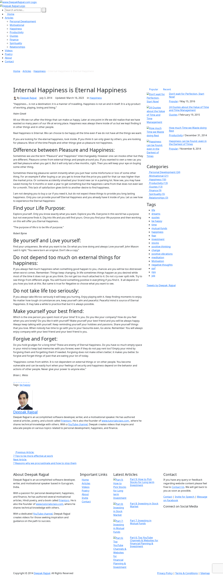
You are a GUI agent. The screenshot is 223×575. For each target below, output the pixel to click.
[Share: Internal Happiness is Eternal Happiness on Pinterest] (26, 381)
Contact (9, 61)
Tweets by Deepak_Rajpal (161, 285)
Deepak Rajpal (28, 98)
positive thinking (161, 246)
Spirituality (16, 43)
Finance (14, 39)
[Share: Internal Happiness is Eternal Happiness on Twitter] (16, 381)
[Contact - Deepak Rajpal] (38, 1)
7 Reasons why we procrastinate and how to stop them (44, 461)
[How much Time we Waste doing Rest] (156, 131)
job (153, 275)
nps (154, 272)
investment (158, 239)
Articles (9, 17)
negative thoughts (162, 264)
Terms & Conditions (186, 573)
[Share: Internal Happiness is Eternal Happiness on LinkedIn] (19, 381)
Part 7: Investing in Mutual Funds (140, 522)
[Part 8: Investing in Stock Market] (119, 509)
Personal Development (23, 21)
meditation (158, 257)
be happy (25, 385)
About (8, 57)
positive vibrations (162, 253)
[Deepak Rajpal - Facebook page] (78, 438)
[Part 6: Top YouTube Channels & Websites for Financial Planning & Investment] (119, 552)
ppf (153, 268)
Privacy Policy (165, 573)
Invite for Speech (185, 496)
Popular (173, 101)
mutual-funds (159, 228)
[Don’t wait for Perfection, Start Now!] (156, 97)
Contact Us (178, 487)
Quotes (14, 36)
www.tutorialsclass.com (116, 420)
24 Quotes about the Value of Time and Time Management (189, 108)
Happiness (16, 28)
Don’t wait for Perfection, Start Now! (186, 95)
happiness (157, 232)
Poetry (8, 54)
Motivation (158, 261)
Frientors (66, 420)
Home (16, 71)
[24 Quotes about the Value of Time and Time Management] (156, 114)
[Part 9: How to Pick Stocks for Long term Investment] (119, 488)
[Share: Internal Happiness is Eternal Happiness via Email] (24, 381)
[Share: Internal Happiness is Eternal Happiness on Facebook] (14, 381)
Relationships (17, 47)
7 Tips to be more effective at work (33, 454)
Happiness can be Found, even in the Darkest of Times (188, 142)
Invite (85, 498)
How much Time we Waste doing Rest (188, 129)
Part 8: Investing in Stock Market (144, 505)
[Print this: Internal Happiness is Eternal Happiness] (29, 381)
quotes (156, 217)
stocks (155, 243)
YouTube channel (78, 424)
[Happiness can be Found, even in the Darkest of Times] (156, 148)
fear (154, 235)
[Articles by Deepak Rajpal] (23, 399)
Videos (9, 50)
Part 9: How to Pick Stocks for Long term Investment (142, 482)
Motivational (17, 25)
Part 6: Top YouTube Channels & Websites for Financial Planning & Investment (144, 542)
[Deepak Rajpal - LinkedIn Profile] (78, 445)
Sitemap (205, 573)
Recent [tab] (167, 89)
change (156, 250)
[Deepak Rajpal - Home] (18, 1)
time (154, 224)
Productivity (17, 32)
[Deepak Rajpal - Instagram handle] (78, 448)
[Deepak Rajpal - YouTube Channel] (78, 434)
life (153, 210)
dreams (156, 213)
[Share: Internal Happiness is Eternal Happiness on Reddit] (21, 381)
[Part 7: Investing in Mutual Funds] (119, 526)
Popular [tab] (153, 89)
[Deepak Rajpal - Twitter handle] (78, 441)
